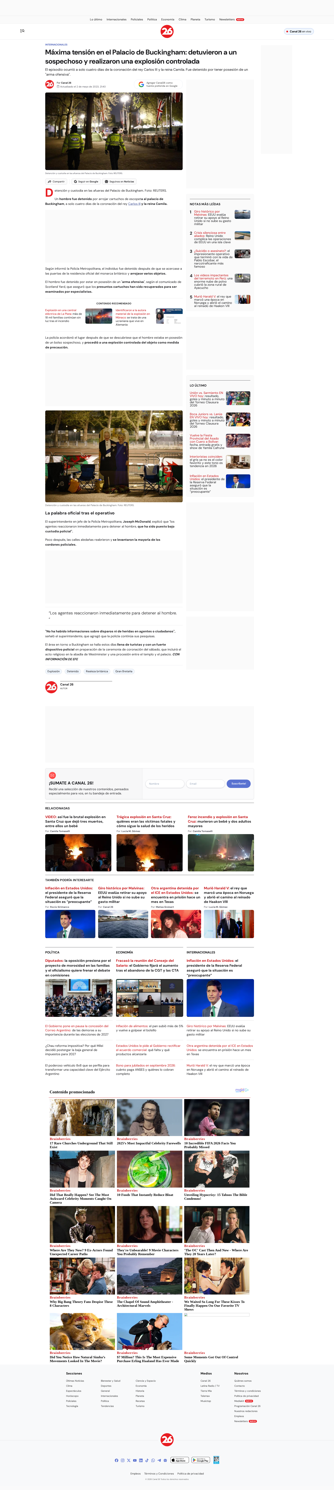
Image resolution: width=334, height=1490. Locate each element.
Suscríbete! (239, 783)
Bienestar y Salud (110, 1380)
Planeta (140, 1395)
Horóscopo (72, 1395)
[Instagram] (122, 1460)
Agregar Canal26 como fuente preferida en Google (161, 84)
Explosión (53, 671)
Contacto (239, 1385)
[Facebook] (116, 1460)
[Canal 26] (167, 1440)
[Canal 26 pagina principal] (167, 37)
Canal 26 (66, 82)
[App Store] (179, 1460)
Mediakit (243, 1401)
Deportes (106, 1385)
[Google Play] (201, 1460)
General (105, 1390)
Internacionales (56, 44)
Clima (69, 1385)
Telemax (205, 1395)
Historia (140, 1390)
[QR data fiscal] (216, 1463)
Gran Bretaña (123, 671)
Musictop (206, 1401)
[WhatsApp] (153, 1460)
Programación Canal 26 (247, 1406)
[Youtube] (135, 1460)
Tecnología (72, 1406)
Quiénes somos (243, 1380)
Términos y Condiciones (159, 1473)
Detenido (73, 671)
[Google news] (165, 1460)
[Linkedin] (141, 1460)
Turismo (140, 1406)
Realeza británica (97, 671)
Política (52, 952)
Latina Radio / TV (210, 1385)
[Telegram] (159, 1460)
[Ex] (128, 1460)
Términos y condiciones (247, 1390)
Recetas (140, 1401)
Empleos (239, 1416)
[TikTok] (147, 1460)
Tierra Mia (206, 1390)
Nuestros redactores (245, 1411)
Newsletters (245, 1421)
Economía (124, 952)
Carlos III (134, 204)
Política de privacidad (246, 1395)
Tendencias (107, 1406)
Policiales (71, 1401)
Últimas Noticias (75, 1380)
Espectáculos (73, 1390)
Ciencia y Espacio (146, 1380)
